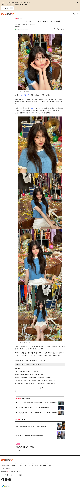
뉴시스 (21, 465)
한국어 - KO (8, 475)
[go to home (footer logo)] (7, 459)
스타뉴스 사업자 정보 (5, 468)
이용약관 (32, 463)
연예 (16, 18)
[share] (61, 29)
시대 (32, 465)
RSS (37, 463)
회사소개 (2, 463)
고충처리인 (22, 463)
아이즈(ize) (45, 465)
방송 (20, 18)
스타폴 (50, 465)
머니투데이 (13, 465)
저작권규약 (28, 463)
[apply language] (11, 8)
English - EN (9, 8)
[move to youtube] (9, 479)
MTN (17, 465)
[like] (55, 29)
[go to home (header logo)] (7, 13)
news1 (25, 465)
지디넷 (29, 465)
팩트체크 (40, 463)
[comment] (58, 29)
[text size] (64, 29)
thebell (36, 465)
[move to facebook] (2, 479)
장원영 (26, 95)
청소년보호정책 (16, 463)
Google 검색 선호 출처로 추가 (22, 29)
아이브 (20, 95)
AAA (41, 465)
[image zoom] (59, 87)
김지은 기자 (17, 26)
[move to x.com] (6, 479)
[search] (74, 13)
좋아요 (41, 388)
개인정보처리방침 (9, 463)
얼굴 (32, 108)
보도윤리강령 (46, 463)
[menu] (77, 13)
